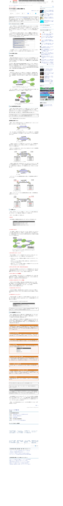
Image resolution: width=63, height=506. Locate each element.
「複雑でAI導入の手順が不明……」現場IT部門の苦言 (20, 441)
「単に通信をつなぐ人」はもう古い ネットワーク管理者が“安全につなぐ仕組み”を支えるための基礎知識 (27, 433)
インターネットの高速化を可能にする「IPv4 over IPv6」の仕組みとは (48, 11)
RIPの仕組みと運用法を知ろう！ (17, 415)
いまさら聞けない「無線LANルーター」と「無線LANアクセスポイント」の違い (48, 15)
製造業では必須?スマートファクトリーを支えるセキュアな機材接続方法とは (49, 21)
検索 (53, 6)
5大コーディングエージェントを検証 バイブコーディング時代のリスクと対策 (49, 73)
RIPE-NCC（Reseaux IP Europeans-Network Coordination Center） (17, 43)
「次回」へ (37, 405)
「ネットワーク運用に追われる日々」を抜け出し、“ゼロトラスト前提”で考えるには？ (47, 44)
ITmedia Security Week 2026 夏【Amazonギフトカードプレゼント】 (48, 105)
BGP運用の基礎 (15, 417)
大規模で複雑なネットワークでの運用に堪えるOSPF (20, 414)
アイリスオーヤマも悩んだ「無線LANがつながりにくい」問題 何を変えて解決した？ (47, 37)
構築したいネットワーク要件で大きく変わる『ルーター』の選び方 (19, 460)
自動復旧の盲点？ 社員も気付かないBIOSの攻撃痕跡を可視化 (35, 441)
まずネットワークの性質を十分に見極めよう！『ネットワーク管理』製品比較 (20, 459)
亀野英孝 (33, 10)
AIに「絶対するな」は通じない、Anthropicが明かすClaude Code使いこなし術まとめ (48, 70)
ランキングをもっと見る (51, 64)
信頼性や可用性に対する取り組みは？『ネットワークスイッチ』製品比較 (19, 461)
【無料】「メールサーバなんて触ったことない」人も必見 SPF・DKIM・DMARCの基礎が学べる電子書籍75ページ (47, 53)
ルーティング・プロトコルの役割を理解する (21, 17)
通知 (18, 13)
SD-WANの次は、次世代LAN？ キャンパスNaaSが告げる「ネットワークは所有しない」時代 (47, 57)
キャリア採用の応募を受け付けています (45, 27)
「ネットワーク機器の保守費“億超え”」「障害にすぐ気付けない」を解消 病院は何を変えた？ (47, 41)
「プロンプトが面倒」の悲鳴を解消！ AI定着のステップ (27, 441)
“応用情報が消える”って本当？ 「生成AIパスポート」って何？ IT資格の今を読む (49, 77)
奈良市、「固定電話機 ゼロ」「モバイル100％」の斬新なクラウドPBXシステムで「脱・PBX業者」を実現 (47, 50)
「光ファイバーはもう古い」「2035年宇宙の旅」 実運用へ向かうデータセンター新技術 (48, 80)
